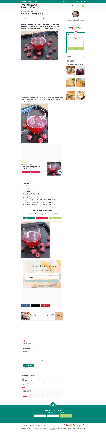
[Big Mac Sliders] (70, 99)
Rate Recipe (39, 18)
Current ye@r (26, 367)
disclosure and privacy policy (41, 21)
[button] (21, 18)
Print (26, 172)
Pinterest (54, 213)
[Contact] (84, 1)
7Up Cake (71, 87)
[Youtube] (82, 1)
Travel (73, 6)
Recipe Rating (26, 348)
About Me (58, 6)
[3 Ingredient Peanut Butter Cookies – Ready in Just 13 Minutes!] (80, 86)
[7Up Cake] (70, 86)
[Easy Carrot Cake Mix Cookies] (80, 99)
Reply (25, 396)
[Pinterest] (75, 1)
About (67, 1)
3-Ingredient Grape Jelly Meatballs (80, 76)
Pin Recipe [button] (46, 18)
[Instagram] (77, 1)
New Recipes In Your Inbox (29, 1)
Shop (79, 6)
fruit (44, 308)
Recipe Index (66, 6)
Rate (38, 172)
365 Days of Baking (29, 6)
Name (24, 360)
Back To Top (43, 425)
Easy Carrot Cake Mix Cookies (81, 101)
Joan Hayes (28, 379)
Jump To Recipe (31, 18)
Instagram (35, 213)
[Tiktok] (80, 1)
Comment (25, 351)
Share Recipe (55, 218)
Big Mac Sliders (71, 100)
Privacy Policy (37, 425)
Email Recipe (29, 218)
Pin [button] (31, 172)
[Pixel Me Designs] (83, 425)
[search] (83, 6)
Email (43, 360)
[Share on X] (35, 305)
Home (63, 1)
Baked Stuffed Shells (71, 75)
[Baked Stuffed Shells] (70, 74)
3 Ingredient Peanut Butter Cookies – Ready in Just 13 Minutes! (80, 88)
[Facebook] (73, 1)
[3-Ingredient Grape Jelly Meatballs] (80, 74)
